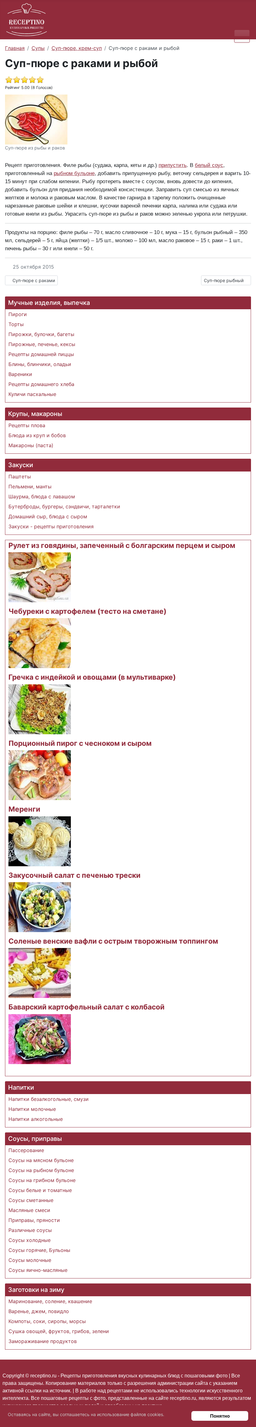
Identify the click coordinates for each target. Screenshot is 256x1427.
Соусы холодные (29, 1240)
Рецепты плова (26, 425)
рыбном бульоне (74, 173)
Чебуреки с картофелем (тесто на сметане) (87, 611)
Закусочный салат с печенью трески (74, 875)
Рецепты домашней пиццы (41, 354)
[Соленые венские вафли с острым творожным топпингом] (39, 973)
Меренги (24, 809)
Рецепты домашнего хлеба (41, 384)
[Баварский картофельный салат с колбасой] (39, 1038)
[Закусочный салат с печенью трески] (39, 906)
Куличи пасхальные (32, 394)
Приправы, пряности (34, 1220)
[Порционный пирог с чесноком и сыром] (39, 775)
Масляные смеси (29, 1210)
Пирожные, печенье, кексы (41, 344)
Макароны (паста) (30, 445)
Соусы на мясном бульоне (41, 1160)
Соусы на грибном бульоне (42, 1180)
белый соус (209, 165)
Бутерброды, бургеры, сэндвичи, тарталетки (64, 506)
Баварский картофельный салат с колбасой (86, 1007)
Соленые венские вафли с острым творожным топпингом (113, 941)
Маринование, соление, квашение (50, 1301)
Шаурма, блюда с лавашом (41, 496)
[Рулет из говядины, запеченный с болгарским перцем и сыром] (39, 577)
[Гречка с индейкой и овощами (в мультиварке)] (39, 709)
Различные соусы (30, 1230)
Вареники (20, 374)
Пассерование (26, 1150)
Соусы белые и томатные (40, 1190)
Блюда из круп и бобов (37, 435)
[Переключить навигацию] (242, 36)
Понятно (220, 1416)
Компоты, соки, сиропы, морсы (47, 1321)
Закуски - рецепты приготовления (51, 526)
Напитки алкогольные (35, 1119)
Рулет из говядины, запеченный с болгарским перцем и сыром (121, 545)
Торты (16, 324)
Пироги (17, 314)
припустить (173, 165)
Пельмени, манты (30, 486)
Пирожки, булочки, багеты (41, 334)
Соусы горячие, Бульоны (39, 1250)
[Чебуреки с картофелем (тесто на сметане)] (39, 643)
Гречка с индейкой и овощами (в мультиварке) (92, 677)
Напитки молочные (32, 1109)
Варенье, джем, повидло (38, 1311)
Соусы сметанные (30, 1200)
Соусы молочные (29, 1260)
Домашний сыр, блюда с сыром (47, 516)
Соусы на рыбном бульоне (41, 1170)
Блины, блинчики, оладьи (39, 364)
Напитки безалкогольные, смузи (48, 1099)
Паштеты (19, 476)
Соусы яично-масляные (37, 1270)
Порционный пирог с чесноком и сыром (80, 743)
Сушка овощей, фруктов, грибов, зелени (58, 1331)
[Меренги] (39, 841)
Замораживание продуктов (42, 1341)
